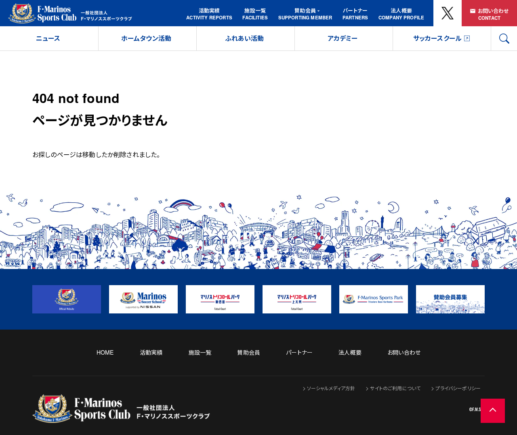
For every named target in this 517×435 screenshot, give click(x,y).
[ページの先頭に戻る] (493, 411)
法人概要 (401, 10)
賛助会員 (305, 10)
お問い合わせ (493, 11)
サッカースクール (437, 38)
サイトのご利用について (395, 388)
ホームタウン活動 (146, 38)
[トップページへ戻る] (121, 417)
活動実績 (209, 10)
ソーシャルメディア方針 (331, 388)
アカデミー (343, 38)
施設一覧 (255, 10)
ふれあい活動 (244, 38)
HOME (105, 352)
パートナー (355, 10)
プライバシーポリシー (458, 388)
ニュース (48, 38)
